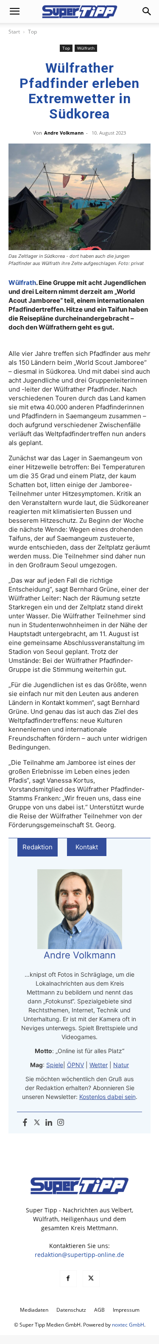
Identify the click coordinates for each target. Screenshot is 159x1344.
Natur (121, 1064)
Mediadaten (34, 1309)
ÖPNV (75, 1064)
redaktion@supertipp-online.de (79, 1255)
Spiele (54, 1064)
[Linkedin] (49, 1123)
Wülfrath (86, 48)
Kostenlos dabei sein (107, 1096)
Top (32, 31)
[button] (14, 11)
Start (14, 31)
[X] (91, 1278)
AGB (99, 1309)
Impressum (126, 1309)
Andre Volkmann (64, 133)
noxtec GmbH (128, 1324)
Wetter (98, 1064)
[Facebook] (25, 1123)
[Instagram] (60, 1123)
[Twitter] (37, 1123)
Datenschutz (71, 1309)
